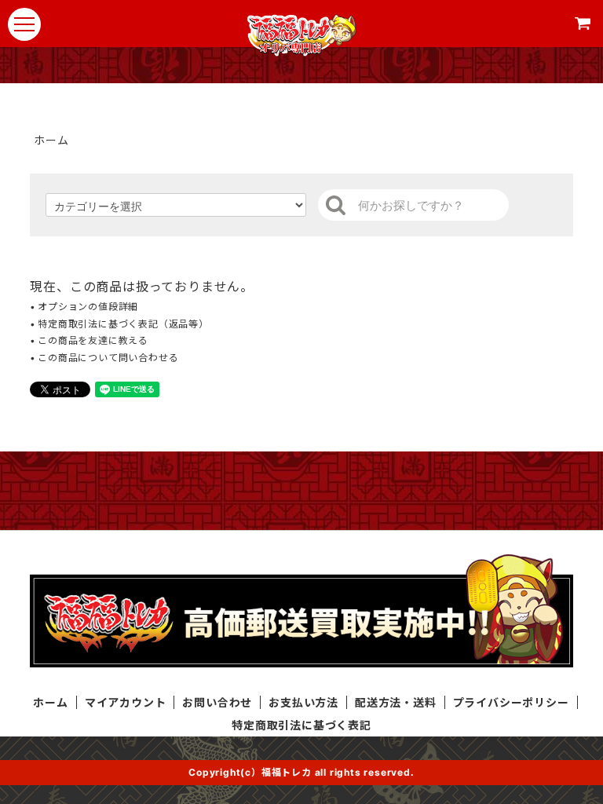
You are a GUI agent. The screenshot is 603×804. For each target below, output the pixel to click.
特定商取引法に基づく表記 (301, 725)
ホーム (51, 140)
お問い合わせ (217, 702)
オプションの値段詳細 (88, 306)
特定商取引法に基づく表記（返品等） (123, 324)
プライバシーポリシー (511, 702)
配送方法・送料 (396, 702)
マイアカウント (125, 702)
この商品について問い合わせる (108, 358)
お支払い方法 (303, 702)
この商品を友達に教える (93, 340)
